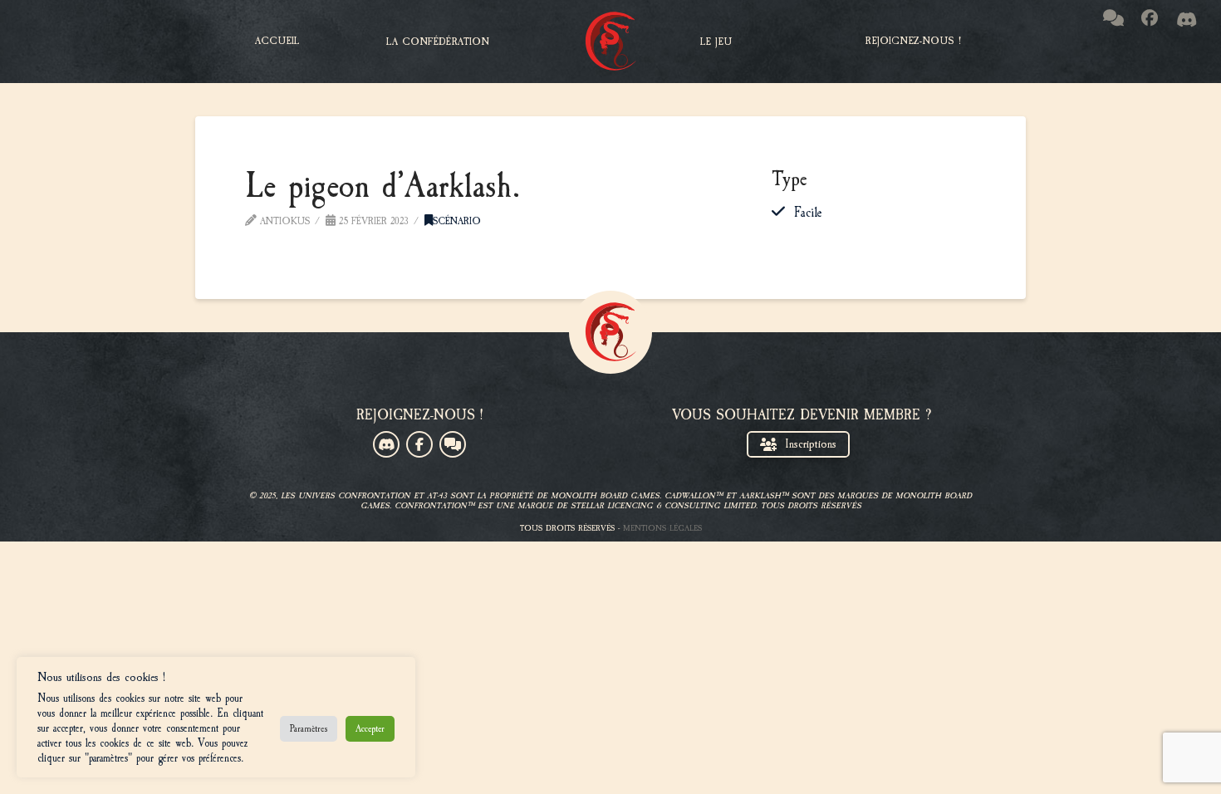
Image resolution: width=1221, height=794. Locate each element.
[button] (437, 41)
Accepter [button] (370, 728)
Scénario (457, 221)
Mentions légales (662, 527)
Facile (808, 212)
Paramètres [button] (308, 728)
